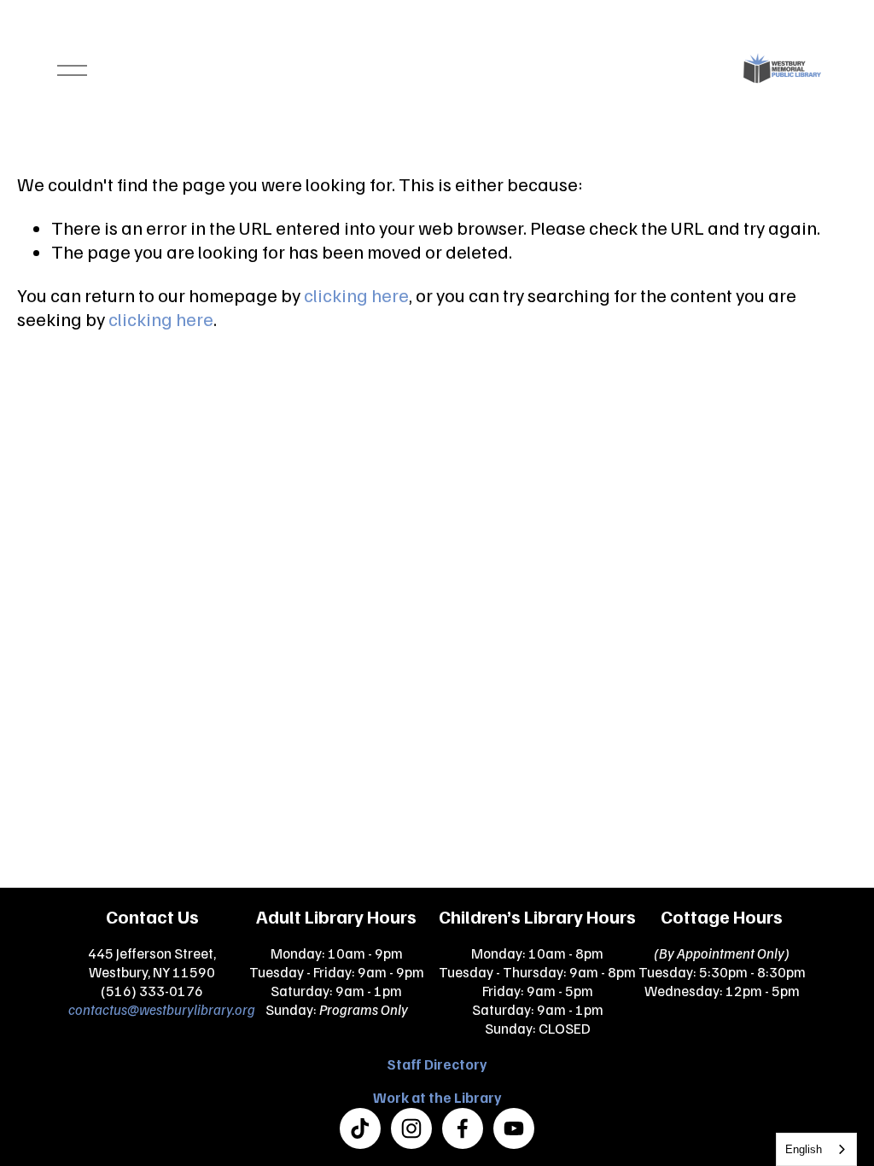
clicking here (356, 294)
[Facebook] (462, 1128)
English (803, 1149)
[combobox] (816, 1149)
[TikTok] (360, 1128)
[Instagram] (411, 1128)
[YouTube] (513, 1128)
